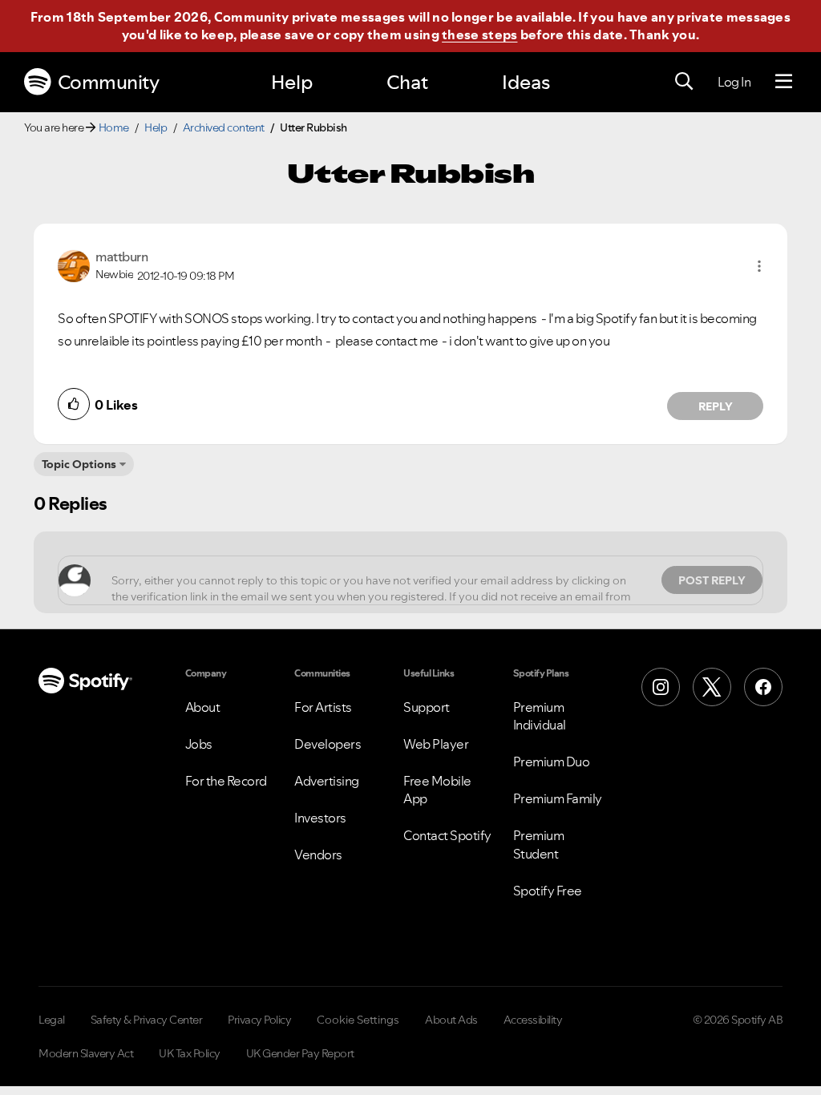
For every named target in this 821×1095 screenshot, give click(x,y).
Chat (407, 82)
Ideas (526, 82)
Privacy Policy (259, 1019)
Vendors (318, 854)
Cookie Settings (358, 1019)
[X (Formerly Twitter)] (712, 687)
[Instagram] (660, 687)
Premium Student (538, 844)
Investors (320, 817)
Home (114, 127)
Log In (734, 82)
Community (109, 82)
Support (426, 707)
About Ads (451, 1019)
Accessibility (533, 1019)
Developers (327, 744)
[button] (759, 266)
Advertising (326, 781)
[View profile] (74, 264)
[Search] (684, 81)
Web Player (435, 744)
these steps (479, 34)
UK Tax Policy (189, 1053)
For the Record (226, 781)
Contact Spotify (447, 835)
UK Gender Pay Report (300, 1053)
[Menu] (783, 82)
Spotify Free (547, 890)
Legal (51, 1019)
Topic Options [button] (79, 464)
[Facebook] (763, 687)
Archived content (224, 127)
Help (292, 82)
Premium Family (557, 798)
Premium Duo (551, 761)
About (202, 707)
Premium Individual (539, 715)
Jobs (198, 744)
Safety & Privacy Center (147, 1019)
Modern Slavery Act (85, 1053)
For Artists (323, 707)
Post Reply (712, 580)
